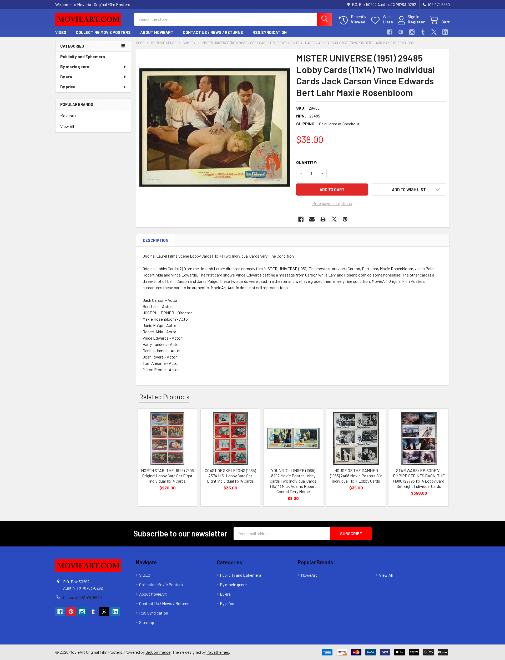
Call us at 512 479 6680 (82, 597)
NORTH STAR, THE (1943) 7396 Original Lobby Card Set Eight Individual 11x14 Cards (167, 475)
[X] (434, 32)
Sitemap (146, 622)
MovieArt (68, 115)
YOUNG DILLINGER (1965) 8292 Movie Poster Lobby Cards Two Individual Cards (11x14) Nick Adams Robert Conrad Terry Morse (293, 481)
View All (67, 126)
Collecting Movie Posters (103, 32)
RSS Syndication (269, 32)
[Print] (323, 219)
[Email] (312, 219)
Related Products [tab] (164, 397)
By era (66, 76)
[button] (408, 189)
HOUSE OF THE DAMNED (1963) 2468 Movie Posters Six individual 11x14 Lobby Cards (356, 475)
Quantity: (306, 162)
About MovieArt (156, 32)
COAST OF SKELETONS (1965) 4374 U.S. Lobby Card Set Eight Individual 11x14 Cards (230, 475)
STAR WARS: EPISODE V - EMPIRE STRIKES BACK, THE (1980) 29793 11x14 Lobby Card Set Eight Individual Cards (419, 478)
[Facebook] (390, 32)
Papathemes (217, 651)
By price (67, 86)
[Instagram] (412, 32)
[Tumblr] (423, 32)
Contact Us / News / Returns (213, 32)
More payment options (332, 203)
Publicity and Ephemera (82, 56)
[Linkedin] (445, 32)
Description (155, 240)
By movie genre (74, 66)
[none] (214, 127)
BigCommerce (157, 651)
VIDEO (60, 32)
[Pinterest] (401, 32)
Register (416, 21)
